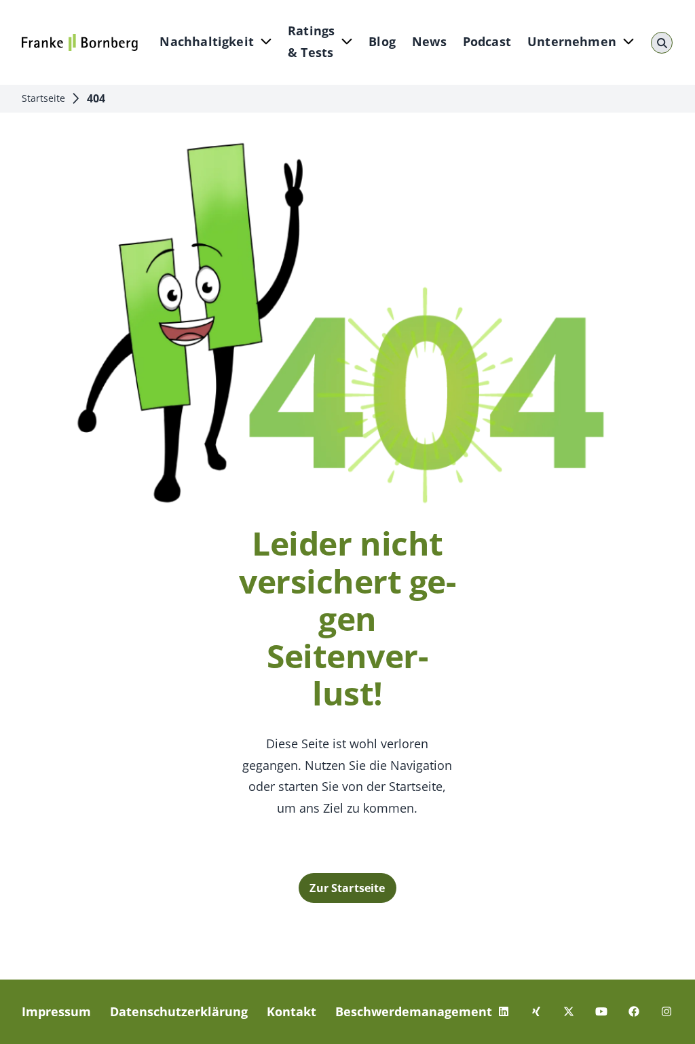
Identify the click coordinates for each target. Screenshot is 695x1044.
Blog (382, 41)
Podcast (487, 41)
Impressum (56, 1011)
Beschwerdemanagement (413, 1011)
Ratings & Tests (311, 41)
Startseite (43, 98)
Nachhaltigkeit (206, 41)
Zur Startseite (347, 888)
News (429, 41)
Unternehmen (571, 41)
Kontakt (291, 1011)
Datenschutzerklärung (179, 1011)
